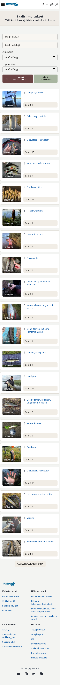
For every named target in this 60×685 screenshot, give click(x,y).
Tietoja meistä (38, 629)
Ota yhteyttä (37, 634)
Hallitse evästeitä (39, 657)
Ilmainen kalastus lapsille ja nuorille (44, 618)
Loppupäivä (8, 64)
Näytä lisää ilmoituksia (30, 563)
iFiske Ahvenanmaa (40, 648)
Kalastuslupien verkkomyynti (9, 636)
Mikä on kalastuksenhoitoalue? (41, 602)
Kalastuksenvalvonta (12, 646)
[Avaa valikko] (2, 4)
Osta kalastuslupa (10, 596)
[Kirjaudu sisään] (57, 5)
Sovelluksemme (38, 643)
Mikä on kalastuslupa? (41, 596)
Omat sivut (7, 610)
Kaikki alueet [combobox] (11, 37)
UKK (33, 639)
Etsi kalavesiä (8, 601)
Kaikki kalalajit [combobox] (12, 45)
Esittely (5, 629)
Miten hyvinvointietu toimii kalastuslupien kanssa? (43, 610)
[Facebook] (19, 674)
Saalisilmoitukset (10, 605)
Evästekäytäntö (38, 653)
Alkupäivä (7, 52)
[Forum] (41, 674)
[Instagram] (26, 674)
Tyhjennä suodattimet (19, 78)
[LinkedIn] (34, 674)
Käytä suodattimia (46, 78)
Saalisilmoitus (8, 642)
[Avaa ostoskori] (51, 4)
